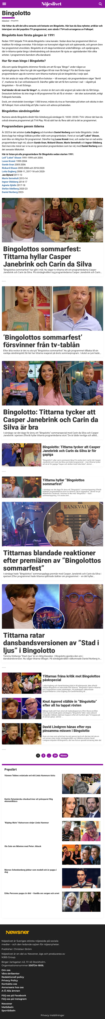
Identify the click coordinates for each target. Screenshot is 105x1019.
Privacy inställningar (52, 1015)
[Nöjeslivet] (51, 4)
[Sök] (100, 4)
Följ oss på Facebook (14, 995)
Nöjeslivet (5, 21)
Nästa (64, 755)
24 (56, 755)
